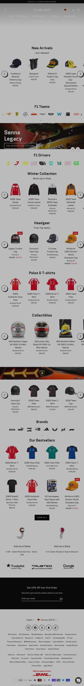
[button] (78, 680)
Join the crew (63, 671)
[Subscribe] (78, 663)
